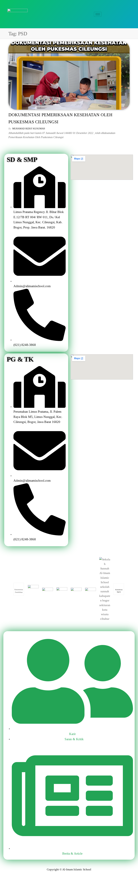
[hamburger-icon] (97, 14)
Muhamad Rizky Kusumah (28, 128)
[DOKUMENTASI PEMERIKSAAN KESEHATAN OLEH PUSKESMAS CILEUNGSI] (69, 75)
